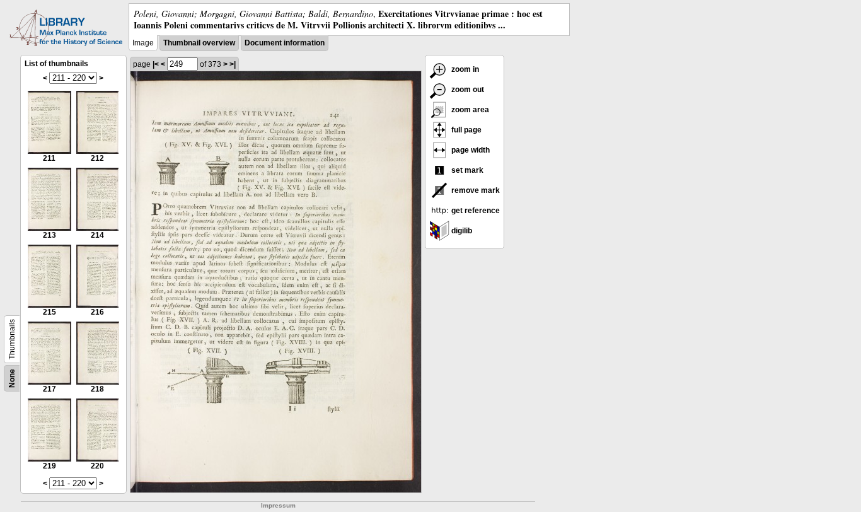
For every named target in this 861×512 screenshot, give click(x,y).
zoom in (464, 69)
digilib (460, 230)
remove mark (474, 190)
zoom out (466, 89)
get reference (474, 210)
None (12, 378)
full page (465, 129)
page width (469, 150)
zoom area (469, 109)
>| (232, 64)
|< (156, 64)
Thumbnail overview (199, 42)
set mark (466, 170)
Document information (285, 42)
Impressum (278, 505)
